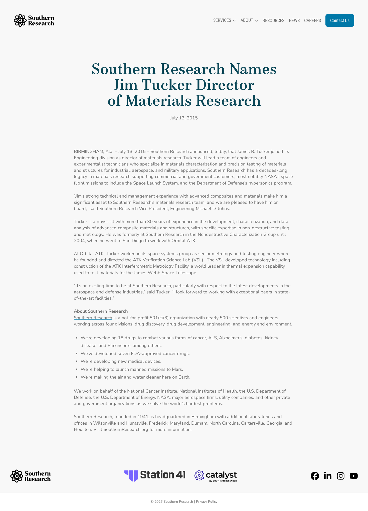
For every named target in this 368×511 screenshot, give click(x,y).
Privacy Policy (206, 501)
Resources (273, 20)
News (294, 20)
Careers (312, 20)
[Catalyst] (215, 476)
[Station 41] (154, 476)
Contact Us (339, 20)
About (247, 20)
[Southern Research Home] (34, 20)
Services (222, 20)
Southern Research (93, 318)
